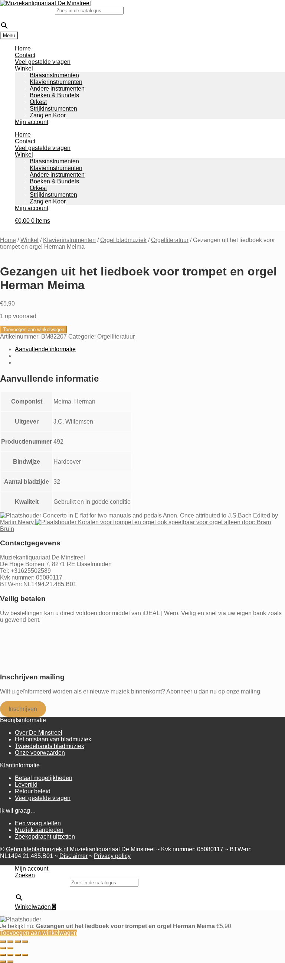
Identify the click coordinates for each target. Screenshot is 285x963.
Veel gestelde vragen (43, 62)
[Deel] (18, 941)
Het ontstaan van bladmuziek (53, 739)
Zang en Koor (48, 115)
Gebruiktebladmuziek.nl (37, 849)
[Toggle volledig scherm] (10, 941)
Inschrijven (23, 709)
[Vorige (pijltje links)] (3, 948)
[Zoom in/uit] (3, 941)
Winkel (24, 68)
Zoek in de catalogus (27, 10)
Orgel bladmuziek (123, 240)
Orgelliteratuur (170, 240)
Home (23, 48)
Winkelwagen (35, 907)
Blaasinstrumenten (54, 75)
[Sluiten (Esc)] (25, 941)
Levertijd (26, 784)
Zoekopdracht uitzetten (45, 836)
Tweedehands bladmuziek (49, 746)
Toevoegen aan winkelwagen (33, 329)
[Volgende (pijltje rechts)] (10, 948)
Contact (25, 55)
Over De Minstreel (38, 732)
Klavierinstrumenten (56, 82)
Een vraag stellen (38, 823)
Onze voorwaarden (40, 753)
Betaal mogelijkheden (43, 778)
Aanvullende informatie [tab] (45, 349)
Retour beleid (32, 791)
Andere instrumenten (57, 88)
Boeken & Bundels (54, 95)
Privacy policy (112, 856)
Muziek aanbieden (39, 830)
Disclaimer (73, 856)
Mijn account (31, 122)
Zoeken (25, 875)
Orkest (38, 102)
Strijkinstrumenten (53, 108)
